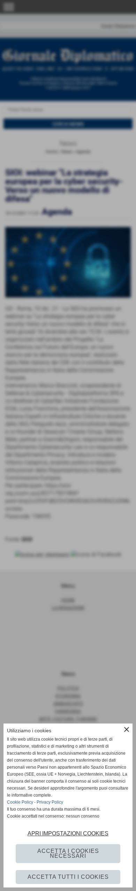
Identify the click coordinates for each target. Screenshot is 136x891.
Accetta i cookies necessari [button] (68, 853)
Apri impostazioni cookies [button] (68, 833)
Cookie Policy (20, 802)
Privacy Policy (50, 802)
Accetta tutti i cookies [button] (68, 877)
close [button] (126, 729)
